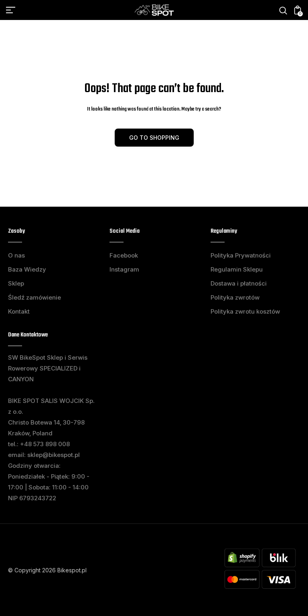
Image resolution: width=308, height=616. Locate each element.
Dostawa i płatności (239, 283)
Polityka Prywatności (241, 255)
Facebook (123, 255)
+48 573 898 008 (45, 444)
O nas (16, 255)
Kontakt (19, 311)
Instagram (124, 269)
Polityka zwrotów (235, 297)
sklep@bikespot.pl (53, 455)
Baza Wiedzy (27, 269)
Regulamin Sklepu (237, 269)
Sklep (16, 283)
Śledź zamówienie (34, 297)
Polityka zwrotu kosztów (245, 311)
